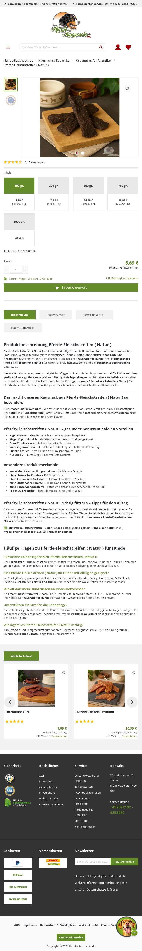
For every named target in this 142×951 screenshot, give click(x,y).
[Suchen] (101, 47)
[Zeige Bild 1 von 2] (76, 153)
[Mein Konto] (118, 47)
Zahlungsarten (84, 786)
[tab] (20, 314)
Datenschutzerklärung (102, 889)
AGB (41, 775)
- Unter (108, 4)
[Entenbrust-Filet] (36, 688)
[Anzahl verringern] (6, 270)
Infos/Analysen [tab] (56, 315)
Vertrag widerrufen (71, 937)
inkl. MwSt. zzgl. (51, 736)
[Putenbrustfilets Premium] (106, 688)
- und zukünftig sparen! (37, 4)
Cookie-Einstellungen (52, 804)
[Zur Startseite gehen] (71, 25)
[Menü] (8, 47)
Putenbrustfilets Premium (94, 712)
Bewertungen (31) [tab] (94, 315)
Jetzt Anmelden (124, 861)
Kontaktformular (85, 826)
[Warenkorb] (135, 45)
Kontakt (117, 765)
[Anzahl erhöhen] (25, 270)
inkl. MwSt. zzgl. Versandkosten (122, 278)
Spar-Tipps (81, 820)
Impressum (46, 781)
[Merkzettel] (128, 47)
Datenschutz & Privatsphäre (58, 925)
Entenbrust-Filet (17, 712)
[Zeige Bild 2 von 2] (82, 153)
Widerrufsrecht (48, 798)
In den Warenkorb (74, 287)
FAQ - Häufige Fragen (88, 792)
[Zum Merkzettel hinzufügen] (127, 88)
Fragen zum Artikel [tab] (22, 327)
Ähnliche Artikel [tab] (21, 656)
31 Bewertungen (35, 162)
